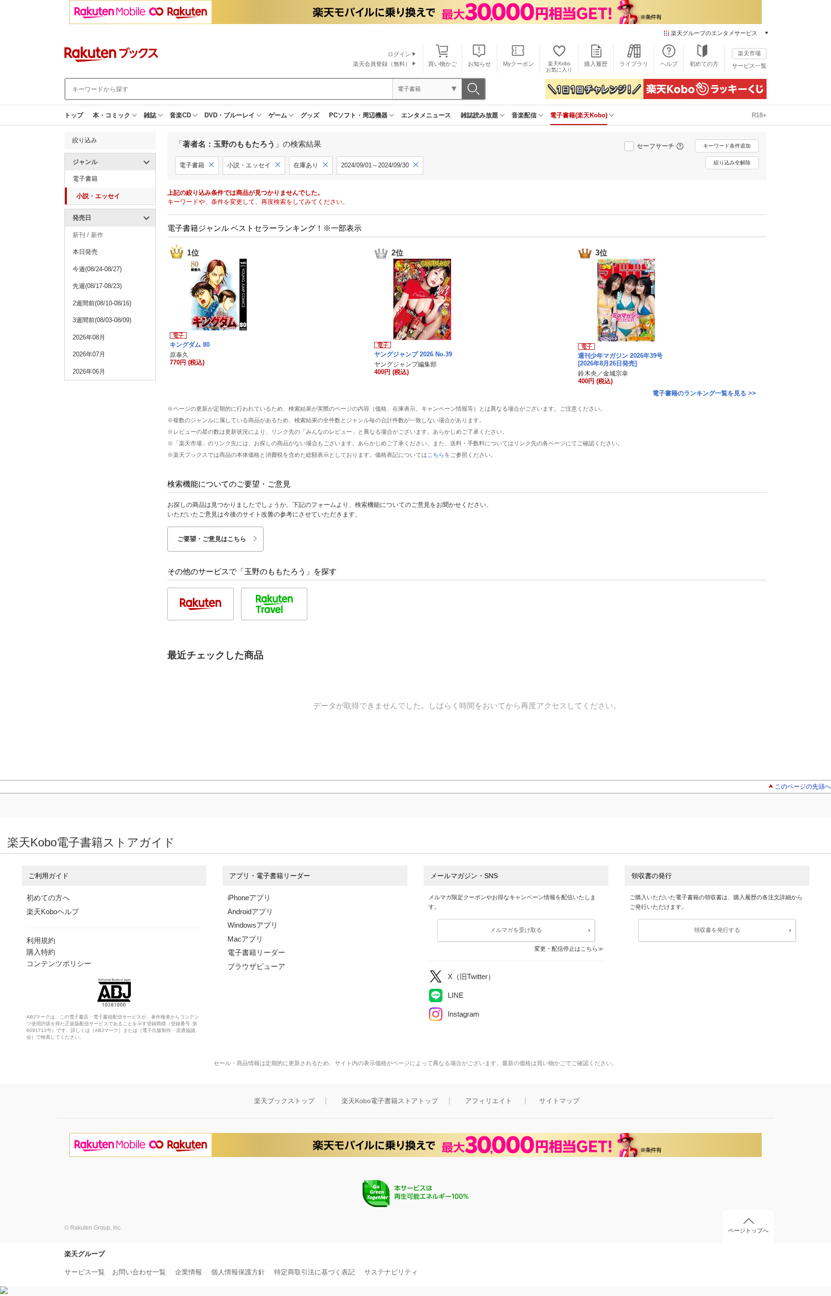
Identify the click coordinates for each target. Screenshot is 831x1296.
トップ (73, 115)
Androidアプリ (250, 911)
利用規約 (40, 940)
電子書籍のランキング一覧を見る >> (704, 393)
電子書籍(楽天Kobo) (578, 115)
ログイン (399, 54)
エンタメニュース (426, 115)
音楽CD (180, 115)
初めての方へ (48, 897)
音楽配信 (524, 115)
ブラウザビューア (256, 966)
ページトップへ (748, 1230)
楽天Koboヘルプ (52, 911)
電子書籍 (85, 178)
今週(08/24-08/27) (97, 269)
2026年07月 (89, 354)
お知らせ (479, 64)
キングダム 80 (190, 344)
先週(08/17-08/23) (97, 285)
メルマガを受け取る (516, 930)
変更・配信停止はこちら (566, 948)
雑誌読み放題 (479, 115)
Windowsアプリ (252, 925)
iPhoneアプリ (249, 897)
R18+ (759, 115)
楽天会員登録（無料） (382, 64)
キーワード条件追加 (727, 146)
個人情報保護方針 (238, 1272)
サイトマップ (559, 1101)
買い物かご (442, 64)
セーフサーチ (655, 146)
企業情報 (188, 1272)
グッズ (310, 115)
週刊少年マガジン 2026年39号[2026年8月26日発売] (620, 359)
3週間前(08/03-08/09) (102, 320)
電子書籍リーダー (256, 952)
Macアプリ (245, 939)
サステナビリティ (391, 1272)
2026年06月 (89, 371)
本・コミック (111, 115)
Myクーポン (518, 64)
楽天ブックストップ (284, 1101)
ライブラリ (633, 64)
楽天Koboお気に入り (559, 67)
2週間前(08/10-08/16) (102, 303)
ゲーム (277, 115)
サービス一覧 (749, 66)
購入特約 (40, 952)
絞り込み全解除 (732, 162)
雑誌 (150, 115)
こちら (435, 455)
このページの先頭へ (803, 786)
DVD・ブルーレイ (229, 115)
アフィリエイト (488, 1101)
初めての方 (704, 64)
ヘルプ (669, 64)
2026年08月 (89, 337)
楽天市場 (749, 53)
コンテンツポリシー (58, 963)
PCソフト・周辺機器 (358, 115)
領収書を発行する (717, 930)
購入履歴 (595, 64)
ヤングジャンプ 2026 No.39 (413, 354)
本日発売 (85, 251)
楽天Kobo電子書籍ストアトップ (389, 1101)
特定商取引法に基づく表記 (314, 1272)
